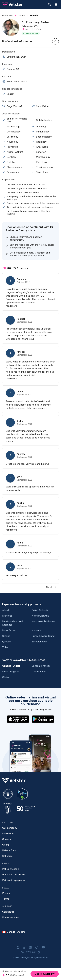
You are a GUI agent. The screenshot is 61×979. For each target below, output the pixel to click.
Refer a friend (9, 850)
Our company (9, 827)
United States (39, 671)
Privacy (6, 893)
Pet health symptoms (13, 880)
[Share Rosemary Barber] (55, 41)
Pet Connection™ (11, 869)
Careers (6, 839)
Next (49, 587)
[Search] (49, 4)
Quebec (6, 641)
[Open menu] (56, 4)
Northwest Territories (43, 621)
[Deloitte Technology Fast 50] (26, 808)
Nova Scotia (8, 630)
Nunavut (36, 630)
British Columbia (40, 610)
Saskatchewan (39, 641)
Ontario (6, 636)
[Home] (12, 4)
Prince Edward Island (43, 636)
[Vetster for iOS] (18, 719)
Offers (5, 844)
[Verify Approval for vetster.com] (22, 794)
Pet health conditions (13, 874)
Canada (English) (11, 665)
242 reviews (36, 29)
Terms (5, 898)
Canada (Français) (41, 665)
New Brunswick (40, 615)
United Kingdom (10, 671)
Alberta (6, 610)
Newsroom (8, 833)
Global (5, 677)
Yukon (5, 647)
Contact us (8, 911)
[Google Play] (43, 719)
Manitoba (7, 615)
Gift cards (7, 856)
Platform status (10, 917)
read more (11, 305)
